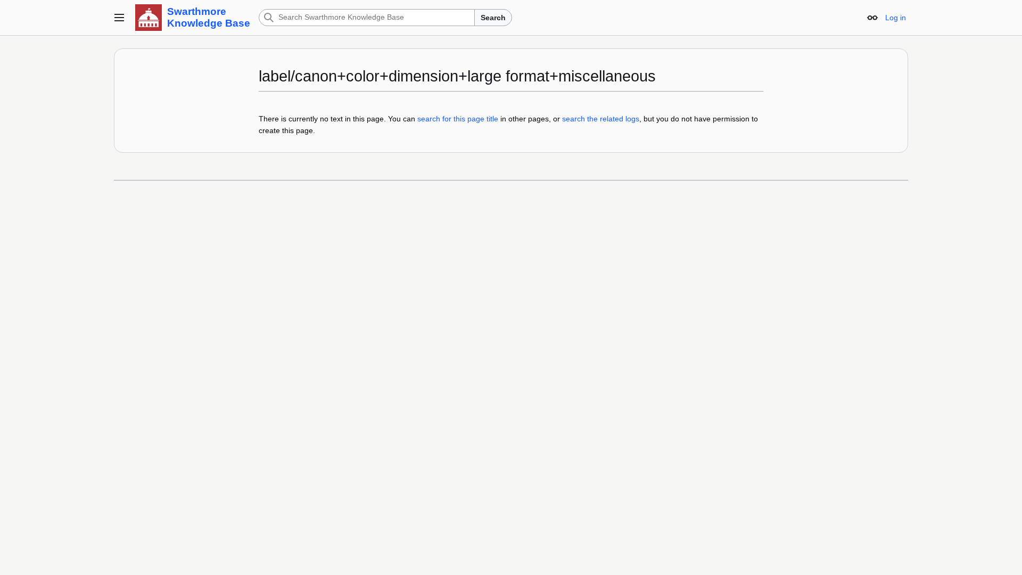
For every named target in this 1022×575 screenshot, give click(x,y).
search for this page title (457, 118)
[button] (119, 17)
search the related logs (600, 118)
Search (493, 17)
